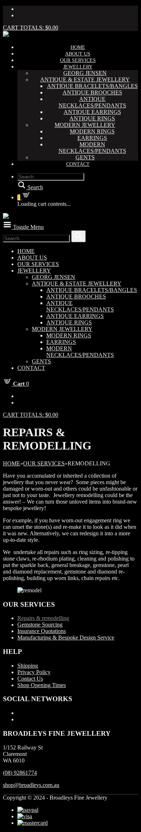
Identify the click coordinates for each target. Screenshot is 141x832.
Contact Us (30, 679)
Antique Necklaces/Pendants (92, 102)
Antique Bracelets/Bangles (92, 86)
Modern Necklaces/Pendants (92, 147)
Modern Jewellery (85, 125)
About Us (77, 54)
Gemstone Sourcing (40, 624)
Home (77, 47)
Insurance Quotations (41, 631)
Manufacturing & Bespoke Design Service (65, 637)
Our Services (78, 60)
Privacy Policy (34, 672)
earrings (92, 138)
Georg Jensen (85, 73)
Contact (78, 164)
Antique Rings (92, 118)
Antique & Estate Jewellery (85, 79)
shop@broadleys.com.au (31, 785)
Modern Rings (92, 131)
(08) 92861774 (20, 773)
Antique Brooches (92, 92)
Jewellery (78, 67)
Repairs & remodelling (43, 618)
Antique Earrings (92, 112)
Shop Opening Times (41, 685)
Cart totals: (30, 28)
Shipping (27, 666)
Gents (85, 157)
